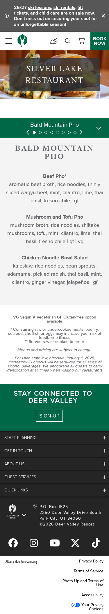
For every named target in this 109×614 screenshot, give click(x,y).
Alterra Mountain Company (21, 561)
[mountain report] (53, 41)
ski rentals (64, 7)
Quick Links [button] (16, 490)
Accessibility (92, 595)
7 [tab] (69, 132)
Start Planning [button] (20, 438)
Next (81, 132)
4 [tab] (52, 132)
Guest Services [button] (20, 477)
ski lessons (39, 7)
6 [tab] (63, 132)
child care (49, 13)
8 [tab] (75, 132)
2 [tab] (40, 132)
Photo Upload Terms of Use (82, 583)
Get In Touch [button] (18, 451)
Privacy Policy (91, 561)
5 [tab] (57, 132)
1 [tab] (34, 132)
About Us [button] (14, 464)
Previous (28, 132)
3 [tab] (46, 132)
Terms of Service (88, 571)
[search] (67, 41)
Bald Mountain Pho (54, 124)
